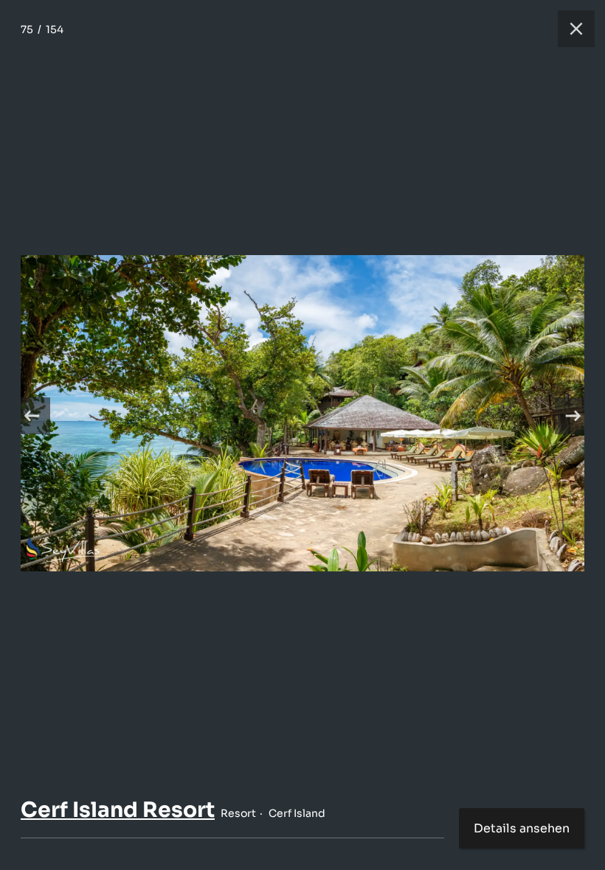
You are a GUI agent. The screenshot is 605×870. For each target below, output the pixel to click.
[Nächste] (573, 416)
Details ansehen (522, 828)
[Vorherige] (32, 416)
